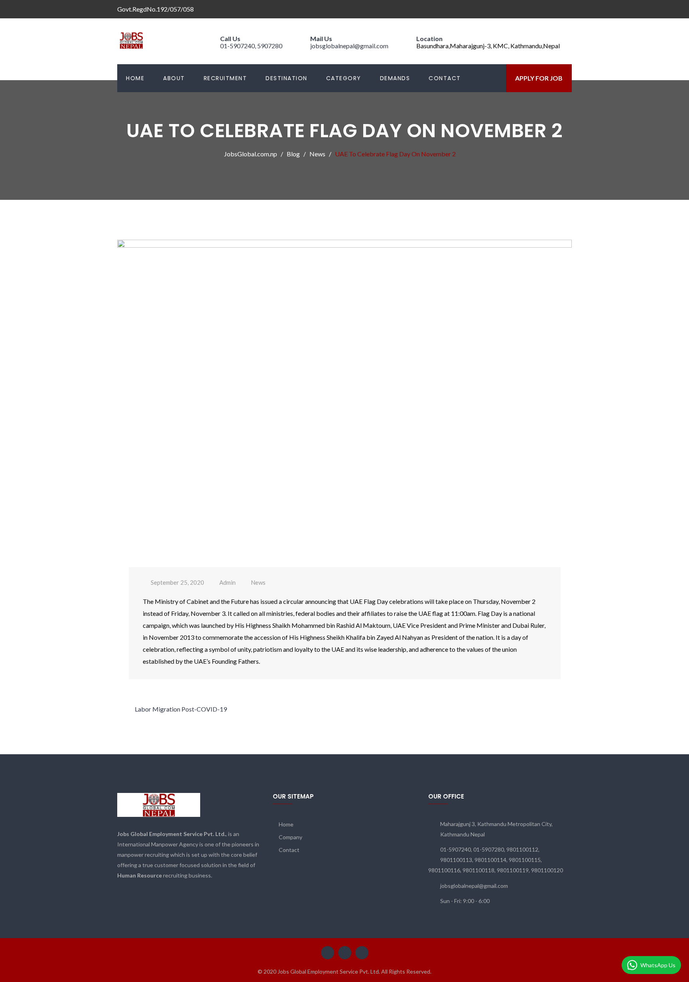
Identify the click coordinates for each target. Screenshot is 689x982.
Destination (286, 78)
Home (135, 78)
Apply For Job (539, 78)
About (174, 78)
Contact (445, 78)
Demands (395, 78)
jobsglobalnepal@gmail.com (349, 45)
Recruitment (225, 78)
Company (290, 837)
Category (343, 78)
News (258, 582)
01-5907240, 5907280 (251, 45)
